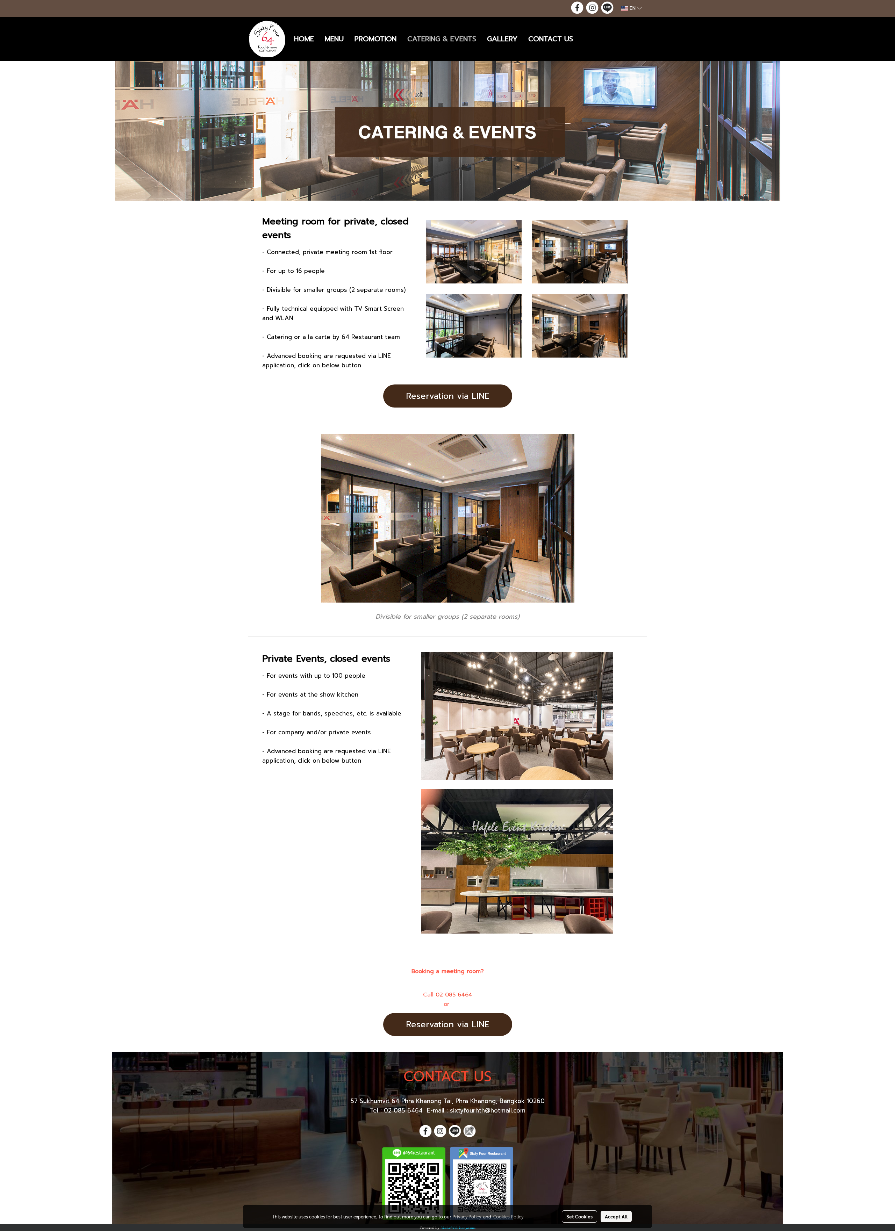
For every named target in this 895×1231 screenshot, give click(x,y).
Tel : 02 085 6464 (397, 1110)
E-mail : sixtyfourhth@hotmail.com (476, 1110)
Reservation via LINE (447, 396)
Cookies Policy (508, 1216)
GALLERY (502, 39)
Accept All (616, 1216)
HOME (304, 39)
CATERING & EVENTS (441, 39)
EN (632, 8)
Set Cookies (579, 1216)
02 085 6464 (454, 995)
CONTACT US (550, 39)
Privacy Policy (466, 1216)
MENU (334, 39)
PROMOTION (375, 39)
